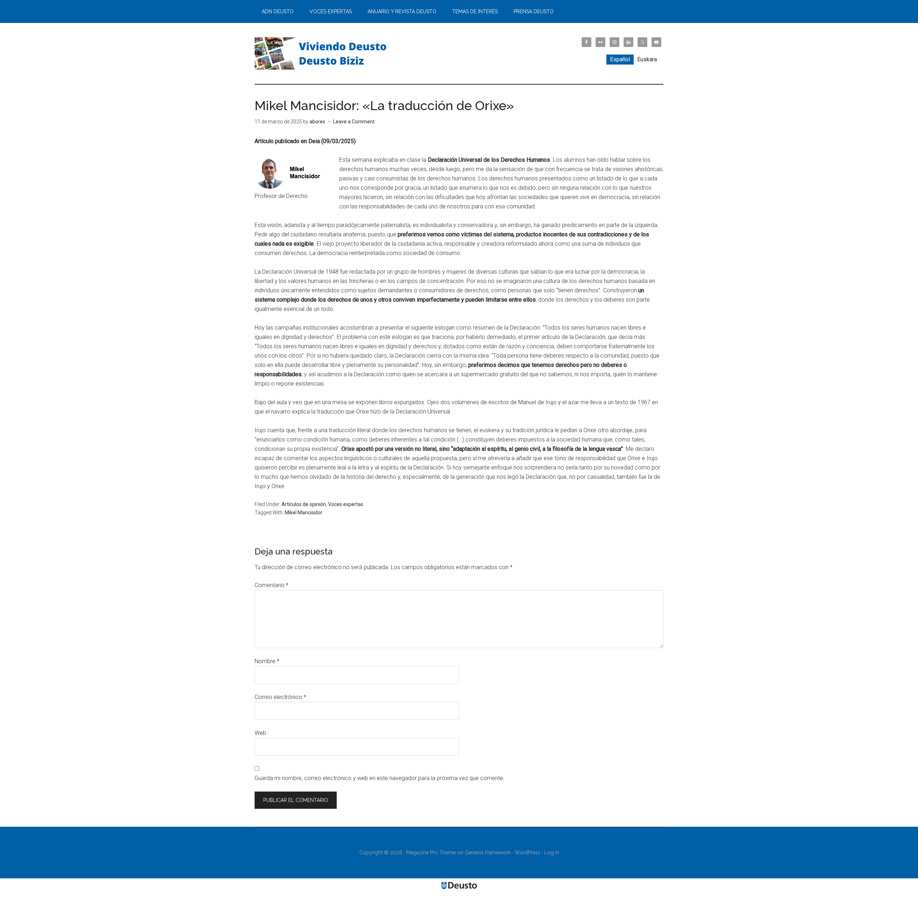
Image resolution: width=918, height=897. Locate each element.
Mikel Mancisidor (303, 512)
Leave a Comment (354, 121)
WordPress (527, 852)
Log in (551, 852)
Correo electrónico (280, 697)
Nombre (267, 661)
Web (260, 733)
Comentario (271, 585)
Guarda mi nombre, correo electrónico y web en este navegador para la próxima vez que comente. (380, 778)
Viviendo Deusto (323, 53)
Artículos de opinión (303, 504)
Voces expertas (345, 504)
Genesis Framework (488, 852)
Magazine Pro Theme (431, 852)
